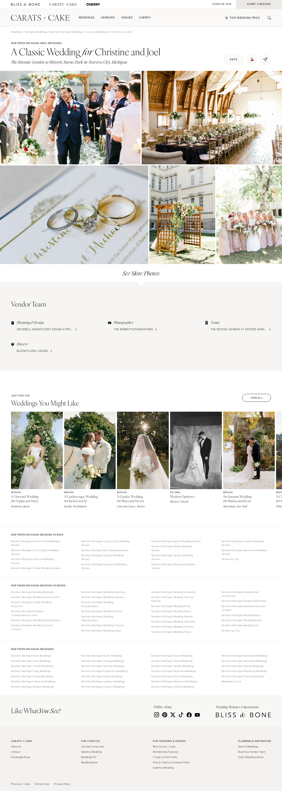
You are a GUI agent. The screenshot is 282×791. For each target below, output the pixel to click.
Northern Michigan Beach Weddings (172, 676)
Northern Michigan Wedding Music (171, 606)
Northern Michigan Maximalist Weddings (245, 655)
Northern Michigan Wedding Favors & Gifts (35, 597)
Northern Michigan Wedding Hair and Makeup (172, 599)
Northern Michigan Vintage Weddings (102, 661)
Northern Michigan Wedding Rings (241, 615)
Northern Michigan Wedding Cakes (101, 630)
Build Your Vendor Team (251, 752)
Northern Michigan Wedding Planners (102, 597)
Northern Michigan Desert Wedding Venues (171, 548)
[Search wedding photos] (93, 4)
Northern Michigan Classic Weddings (32, 666)
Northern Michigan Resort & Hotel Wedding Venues (35, 543)
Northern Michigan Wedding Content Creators (32, 627)
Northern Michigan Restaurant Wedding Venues (104, 566)
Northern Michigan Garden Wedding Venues (172, 557)
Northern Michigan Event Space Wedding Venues (35, 552)
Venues (127, 17)
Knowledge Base (20, 757)
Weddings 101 (88, 757)
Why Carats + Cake (164, 746)
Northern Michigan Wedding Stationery (103, 592)
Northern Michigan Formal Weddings (32, 676)
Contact (15, 752)
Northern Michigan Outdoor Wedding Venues (243, 543)
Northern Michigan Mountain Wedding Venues (173, 566)
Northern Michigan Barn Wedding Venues (105, 550)
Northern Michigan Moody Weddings (242, 666)
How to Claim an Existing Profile (171, 762)
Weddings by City (232, 681)
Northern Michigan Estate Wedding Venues (35, 568)
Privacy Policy (62, 784)
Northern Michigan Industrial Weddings (33, 681)
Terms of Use (41, 784)
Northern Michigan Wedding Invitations (173, 592)
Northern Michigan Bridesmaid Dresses (244, 601)
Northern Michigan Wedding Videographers (97, 618)
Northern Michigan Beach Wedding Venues (176, 541)
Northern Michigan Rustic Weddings (101, 655)
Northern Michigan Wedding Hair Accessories (240, 594)
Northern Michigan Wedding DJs (240, 625)
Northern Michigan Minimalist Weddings (244, 661)
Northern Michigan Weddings (66, 32)
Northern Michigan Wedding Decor (171, 611)
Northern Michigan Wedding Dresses (172, 626)
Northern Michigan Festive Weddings (243, 676)
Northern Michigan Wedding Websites (32, 592)
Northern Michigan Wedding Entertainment (35, 620)
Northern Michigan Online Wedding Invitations (31, 604)
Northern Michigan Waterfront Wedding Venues (244, 552)
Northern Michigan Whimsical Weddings (244, 671)
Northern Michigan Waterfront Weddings (174, 681)
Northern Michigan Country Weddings (103, 686)
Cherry (145, 17)
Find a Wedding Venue (251, 757)
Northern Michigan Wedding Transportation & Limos (27, 613)
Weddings (87, 17)
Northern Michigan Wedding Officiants (173, 621)
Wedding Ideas (89, 762)
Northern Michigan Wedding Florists (101, 611)
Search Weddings (248, 746)
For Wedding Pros (245, 18)
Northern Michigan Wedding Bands (242, 620)
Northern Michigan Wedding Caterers (102, 625)
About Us (16, 746)
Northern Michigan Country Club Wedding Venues (105, 543)
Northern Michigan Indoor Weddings (102, 676)
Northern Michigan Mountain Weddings (173, 671)
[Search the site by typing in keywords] (267, 18)
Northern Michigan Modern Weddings (32, 686)
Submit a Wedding (91, 752)
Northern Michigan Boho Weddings (31, 655)
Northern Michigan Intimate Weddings (102, 666)
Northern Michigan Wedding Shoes (171, 632)
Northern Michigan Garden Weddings (172, 666)
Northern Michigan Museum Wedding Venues (102, 557)
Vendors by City (231, 630)
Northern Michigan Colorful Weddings (173, 686)
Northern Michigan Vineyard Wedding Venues (32, 561)
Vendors (108, 17)
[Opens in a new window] (25, 4)
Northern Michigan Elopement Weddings (104, 671)
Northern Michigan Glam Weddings (31, 661)
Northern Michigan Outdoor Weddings (103, 681)
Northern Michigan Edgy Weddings (31, 671)
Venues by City (230, 559)
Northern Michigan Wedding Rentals (172, 616)
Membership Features (165, 752)
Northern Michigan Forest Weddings (172, 661)
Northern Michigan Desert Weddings (172, 655)
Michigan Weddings (36, 32)
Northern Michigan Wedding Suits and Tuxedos (243, 608)
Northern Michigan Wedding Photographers (97, 604)
